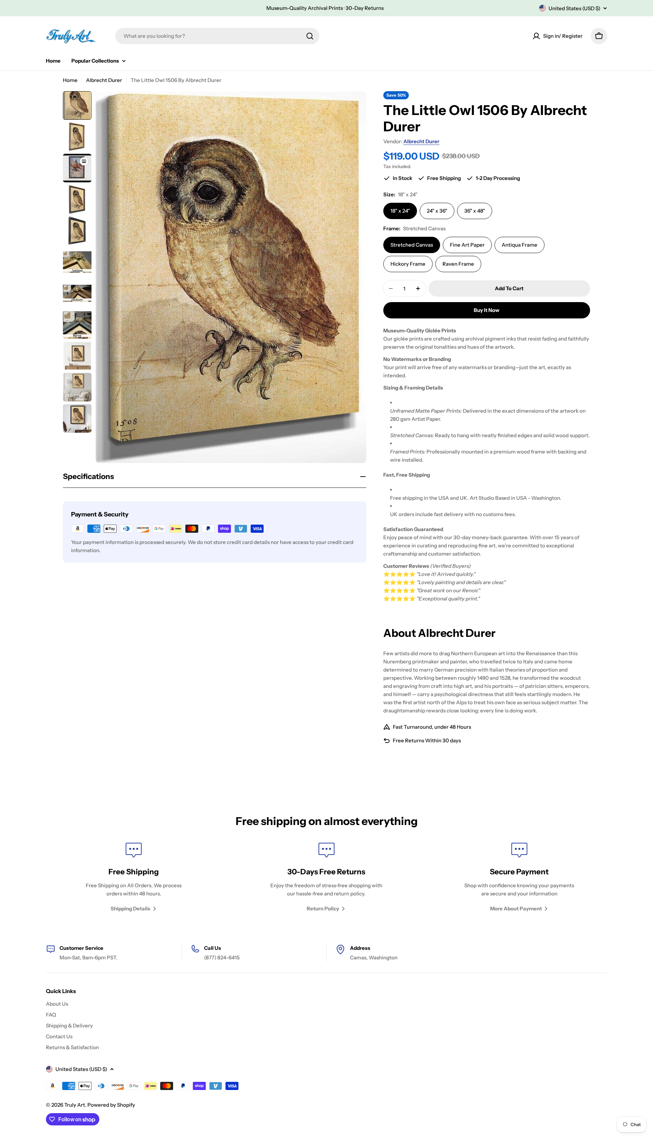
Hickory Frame (407, 264)
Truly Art (74, 1105)
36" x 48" (474, 211)
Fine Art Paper (467, 245)
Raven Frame (458, 264)
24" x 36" (437, 211)
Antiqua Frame (519, 245)
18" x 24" (400, 211)
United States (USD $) (574, 8)
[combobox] (217, 36)
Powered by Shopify (111, 1105)
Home (70, 80)
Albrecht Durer (104, 80)
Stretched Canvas (411, 245)
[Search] (310, 36)
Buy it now (486, 310)
